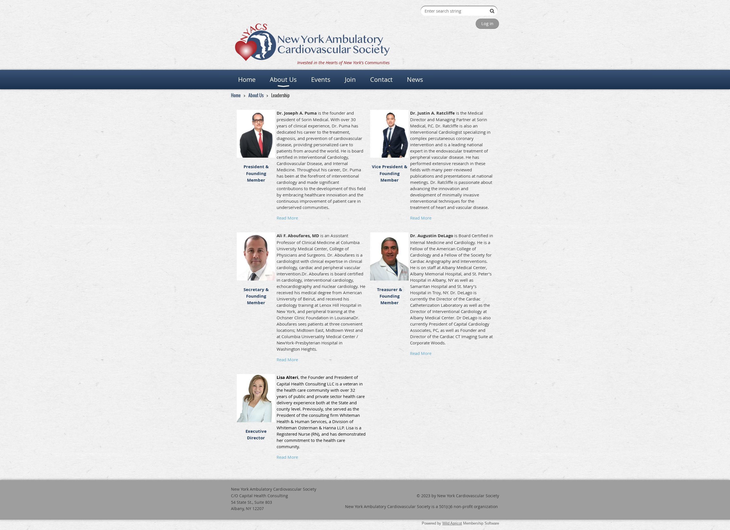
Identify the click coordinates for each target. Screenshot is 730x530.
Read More (287, 218)
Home (236, 95)
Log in (487, 23)
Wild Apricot (452, 523)
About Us (255, 95)
